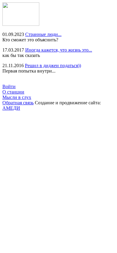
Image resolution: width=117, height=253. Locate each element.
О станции (13, 91)
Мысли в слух (16, 97)
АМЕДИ (11, 108)
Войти (9, 86)
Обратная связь (18, 102)
